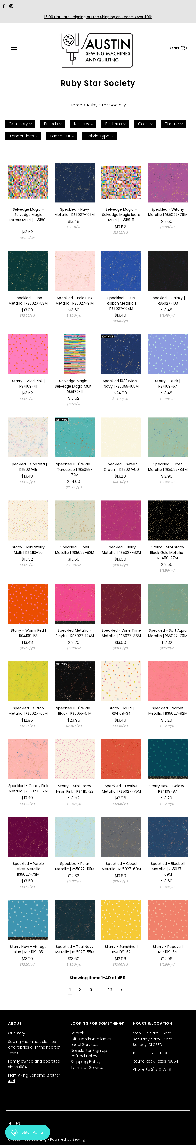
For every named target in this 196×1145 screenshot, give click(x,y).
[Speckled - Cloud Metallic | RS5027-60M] (121, 837)
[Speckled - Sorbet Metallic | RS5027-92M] (168, 681)
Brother (53, 1075)
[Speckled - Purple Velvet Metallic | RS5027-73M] (28, 837)
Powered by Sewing (67, 1139)
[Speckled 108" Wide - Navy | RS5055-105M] (121, 354)
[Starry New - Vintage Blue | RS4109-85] (28, 920)
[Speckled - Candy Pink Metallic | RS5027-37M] (28, 759)
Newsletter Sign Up (89, 1050)
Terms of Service (87, 1067)
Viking (23, 1075)
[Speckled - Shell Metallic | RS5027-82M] (75, 520)
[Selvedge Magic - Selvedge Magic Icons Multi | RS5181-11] (121, 183)
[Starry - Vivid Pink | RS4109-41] (28, 354)
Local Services (85, 1044)
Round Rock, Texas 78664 (155, 1061)
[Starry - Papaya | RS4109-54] (168, 920)
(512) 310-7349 (158, 1069)
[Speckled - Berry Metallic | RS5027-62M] (121, 520)
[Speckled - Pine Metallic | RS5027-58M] (28, 271)
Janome (37, 1075)
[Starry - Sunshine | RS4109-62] (121, 920)
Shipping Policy (86, 1062)
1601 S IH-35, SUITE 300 (152, 1053)
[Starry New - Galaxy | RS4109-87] (168, 759)
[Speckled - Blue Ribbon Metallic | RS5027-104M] (121, 271)
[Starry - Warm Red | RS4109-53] (28, 604)
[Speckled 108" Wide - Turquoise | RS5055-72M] (75, 437)
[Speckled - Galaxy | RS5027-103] (168, 271)
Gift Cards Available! (91, 1039)
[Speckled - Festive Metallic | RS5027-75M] (121, 759)
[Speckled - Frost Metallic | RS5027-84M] (168, 437)
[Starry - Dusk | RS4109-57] (168, 354)
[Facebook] (3, 7)
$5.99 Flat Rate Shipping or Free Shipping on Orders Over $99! (98, 16)
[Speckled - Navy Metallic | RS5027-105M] (75, 183)
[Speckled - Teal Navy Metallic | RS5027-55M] (75, 920)
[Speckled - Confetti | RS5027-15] (28, 437)
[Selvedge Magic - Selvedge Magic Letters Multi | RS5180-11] (28, 183)
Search (78, 1033)
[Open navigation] (25, 47)
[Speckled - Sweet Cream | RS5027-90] (121, 437)
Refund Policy (84, 1056)
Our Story (16, 1033)
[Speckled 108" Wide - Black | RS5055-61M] (75, 681)
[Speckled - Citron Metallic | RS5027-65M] (28, 681)
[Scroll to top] (186, 1135)
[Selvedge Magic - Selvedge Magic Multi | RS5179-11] (75, 354)
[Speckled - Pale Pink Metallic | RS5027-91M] (75, 271)
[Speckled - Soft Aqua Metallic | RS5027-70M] (168, 604)
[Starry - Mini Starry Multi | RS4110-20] (28, 520)
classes (49, 1041)
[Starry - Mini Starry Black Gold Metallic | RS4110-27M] (168, 520)
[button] (20, 124)
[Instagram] (10, 7)
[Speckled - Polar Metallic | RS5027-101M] (75, 837)
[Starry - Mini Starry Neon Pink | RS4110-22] (75, 759)
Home (76, 105)
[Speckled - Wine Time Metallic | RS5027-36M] (121, 604)
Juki (11, 1080)
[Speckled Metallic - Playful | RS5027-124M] (75, 604)
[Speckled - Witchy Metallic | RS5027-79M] (168, 183)
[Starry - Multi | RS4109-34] (121, 681)
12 (110, 990)
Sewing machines (24, 1041)
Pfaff (12, 1075)
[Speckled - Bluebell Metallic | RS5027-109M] (168, 837)
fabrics (23, 1047)
